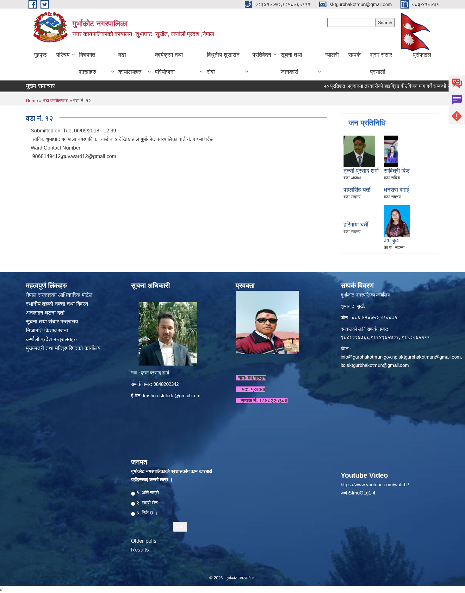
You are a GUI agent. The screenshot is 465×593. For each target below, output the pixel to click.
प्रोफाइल (422, 55)
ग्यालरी (332, 55)
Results (140, 550)
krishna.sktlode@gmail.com (172, 395)
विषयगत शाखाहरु (87, 63)
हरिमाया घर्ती (356, 224)
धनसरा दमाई (396, 190)
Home (32, 100)
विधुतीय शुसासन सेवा (223, 63)
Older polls (144, 541)
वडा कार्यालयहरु (129, 63)
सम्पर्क (354, 55)
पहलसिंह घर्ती (357, 190)
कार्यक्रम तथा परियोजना (169, 63)
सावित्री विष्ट (397, 171)
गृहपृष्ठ (40, 55)
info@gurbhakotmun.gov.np (369, 357)
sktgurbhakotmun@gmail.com (430, 357)
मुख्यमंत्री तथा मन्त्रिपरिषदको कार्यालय (64, 348)
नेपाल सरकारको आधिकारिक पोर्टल (59, 295)
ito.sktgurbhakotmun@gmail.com (375, 365)
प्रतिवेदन (261, 55)
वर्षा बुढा (392, 240)
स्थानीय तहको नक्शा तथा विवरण (58, 304)
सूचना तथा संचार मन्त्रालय (52, 322)
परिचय (63, 55)
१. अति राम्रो (147, 492)
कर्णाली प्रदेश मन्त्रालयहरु (51, 339)
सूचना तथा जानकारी (291, 63)
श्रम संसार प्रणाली (381, 63)
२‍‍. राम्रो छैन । (149, 502)
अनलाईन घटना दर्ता (45, 313)
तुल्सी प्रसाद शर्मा (361, 171)
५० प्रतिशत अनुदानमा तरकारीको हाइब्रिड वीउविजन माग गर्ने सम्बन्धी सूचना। (377, 86)
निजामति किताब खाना (48, 331)
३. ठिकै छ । (147, 512)
